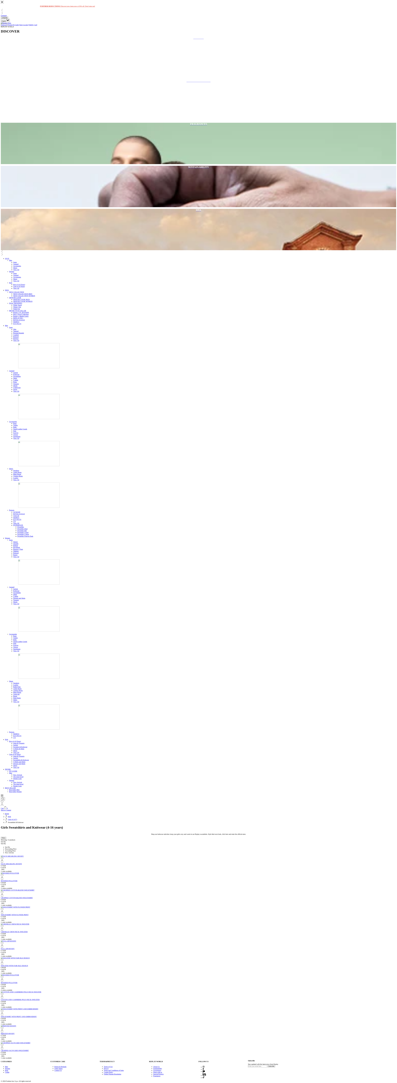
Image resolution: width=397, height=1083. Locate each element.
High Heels (17, 698)
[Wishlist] (2, 802)
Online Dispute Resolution (112, 1074)
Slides (15, 700)
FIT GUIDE (13, 771)
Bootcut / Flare (18, 549)
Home (7, 814)
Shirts (15, 378)
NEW (7, 290)
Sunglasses (16, 436)
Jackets (15, 373)
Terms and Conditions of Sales (114, 1070)
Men (10, 260)
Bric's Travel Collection (21, 314)
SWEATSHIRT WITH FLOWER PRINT (15, 915)
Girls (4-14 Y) (12, 819)
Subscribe (271, 1066)
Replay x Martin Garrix (21, 316)
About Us (156, 1067)
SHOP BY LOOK (15, 298)
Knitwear (16, 374)
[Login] (2, 805)
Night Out (16, 309)
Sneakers (16, 470)
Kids (10, 283)
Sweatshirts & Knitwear (21, 760)
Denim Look (17, 778)
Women (11, 271)
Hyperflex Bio (22, 531)
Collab (7, 1072)
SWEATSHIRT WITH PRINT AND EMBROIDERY (19, 1016)
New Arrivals (17, 775)
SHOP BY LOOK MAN (21, 299)
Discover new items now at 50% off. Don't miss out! (67, 6)
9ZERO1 (16, 322)
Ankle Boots (17, 472)
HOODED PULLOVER (9, 881)
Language (4, 17)
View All (16, 270)
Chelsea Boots (18, 476)
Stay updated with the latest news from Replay (263, 1064)
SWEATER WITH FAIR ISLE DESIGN (14, 966)
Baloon (15, 545)
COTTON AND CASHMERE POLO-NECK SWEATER (20, 1000)
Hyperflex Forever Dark (25, 536)
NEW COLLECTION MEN (22, 294)
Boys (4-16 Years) (19, 284)
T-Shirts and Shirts (19, 762)
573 (14, 521)
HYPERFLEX (18, 525)
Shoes (15, 268)
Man (10, 773)
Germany (4, 15)
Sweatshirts (17, 376)
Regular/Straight (18, 333)
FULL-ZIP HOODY (8, 949)
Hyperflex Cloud (22, 532)
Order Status (58, 1068)
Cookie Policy (108, 1072)
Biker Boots (17, 474)
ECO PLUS (17, 324)
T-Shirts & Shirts (18, 749)
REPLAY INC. (18, 318)
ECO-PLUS (17, 736)
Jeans (15, 262)
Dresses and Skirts (19, 598)
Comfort (16, 335)
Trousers (16, 384)
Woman (11, 780)
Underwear (17, 387)
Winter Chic (17, 307)
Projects (11, 510)
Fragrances (156, 1076)
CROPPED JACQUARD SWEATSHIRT (15, 1050)
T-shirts (15, 380)
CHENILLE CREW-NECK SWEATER (14, 932)
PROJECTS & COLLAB (17, 311)
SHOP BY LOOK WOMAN (22, 301)
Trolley (15, 425)
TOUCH (16, 516)
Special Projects (158, 1074)
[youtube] (204, 1071)
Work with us (157, 1072)
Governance (157, 1070)
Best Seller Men (14, 790)
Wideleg (16, 551)
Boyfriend (16, 547)
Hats (14, 431)
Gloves (15, 435)
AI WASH (16, 512)
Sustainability (157, 1068)
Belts (15, 427)
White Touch (17, 305)
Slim (14, 329)
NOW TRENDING (15, 303)
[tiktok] (203, 1078)
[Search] (3, 799)
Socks (15, 389)
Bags (15, 423)
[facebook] (203, 1069)
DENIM (7, 769)
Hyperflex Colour (23, 534)
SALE (7, 258)
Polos (15, 382)
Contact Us (58, 1070)
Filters (3, 838)
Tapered (16, 331)
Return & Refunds (60, 1067)
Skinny (15, 542)
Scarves (15, 433)
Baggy (15, 555)
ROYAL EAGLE (19, 320)
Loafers (15, 478)
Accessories (17, 266)
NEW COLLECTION (16, 292)
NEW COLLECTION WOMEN (24, 296)
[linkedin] (204, 1075)
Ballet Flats (17, 687)
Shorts (15, 386)
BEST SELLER (10, 788)
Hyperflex (20, 527)
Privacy (106, 1068)
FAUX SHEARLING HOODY (11, 864)
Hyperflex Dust (22, 529)
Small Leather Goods (20, 429)
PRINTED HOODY (8, 1033)
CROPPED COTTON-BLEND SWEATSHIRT (17, 898)
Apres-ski (16, 694)
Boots (15, 696)
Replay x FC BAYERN (21, 312)
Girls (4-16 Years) (19, 286)
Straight (15, 544)
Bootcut (15, 339)
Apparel (16, 264)
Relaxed (16, 337)
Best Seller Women (15, 792)
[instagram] (203, 1067)
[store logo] (6, 23)
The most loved (18, 777)
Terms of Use (108, 1067)
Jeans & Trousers (18, 743)
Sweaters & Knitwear (20, 747)
